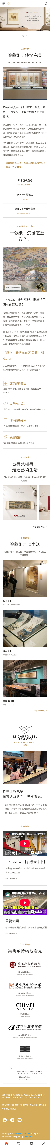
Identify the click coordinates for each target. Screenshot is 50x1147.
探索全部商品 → (40, 526)
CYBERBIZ (28, 1136)
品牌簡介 (6, 1104)
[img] (25, 269)
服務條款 (43, 1104)
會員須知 (24, 1104)
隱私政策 (33, 1104)
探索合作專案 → (40, 710)
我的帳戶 (15, 1104)
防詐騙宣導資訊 (9, 1109)
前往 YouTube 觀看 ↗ (11, 878)
